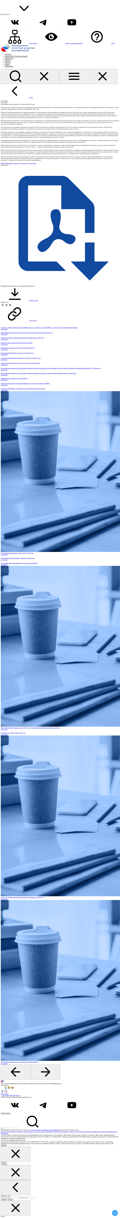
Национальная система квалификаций (16, 56)
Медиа (7, 64)
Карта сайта (4, 1094)
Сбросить (4, 1199)
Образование (9, 66)
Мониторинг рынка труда (13, 163)
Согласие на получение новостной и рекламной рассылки (86, 1131)
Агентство (8, 54)
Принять (4, 1145)
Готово (10, 1199)
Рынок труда (26, 163)
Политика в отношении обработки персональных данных (19, 1131)
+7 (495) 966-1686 (6, 1095)
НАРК (3, 163)
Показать (4, 1164)
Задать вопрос (6, 1113)
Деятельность (9, 58)
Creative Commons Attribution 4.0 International (44, 1130)
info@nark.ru (16, 1095)
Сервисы (7, 60)
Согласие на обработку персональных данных (53, 1131)
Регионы (33, 163)
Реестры (7, 62)
